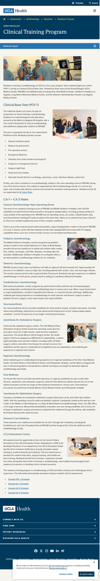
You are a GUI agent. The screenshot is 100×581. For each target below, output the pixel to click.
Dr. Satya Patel (25, 192)
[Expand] (95, 519)
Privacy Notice (24, 559)
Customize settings (65, 574)
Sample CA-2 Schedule (18, 488)
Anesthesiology (32, 19)
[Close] (94, 562)
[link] (36, 551)
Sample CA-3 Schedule (18, 492)
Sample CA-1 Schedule (18, 483)
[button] (77, 3)
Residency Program (66, 19)
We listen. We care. (87, 559)
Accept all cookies (86, 574)
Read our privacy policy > (58, 568)
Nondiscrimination (40, 559)
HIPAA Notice (11, 559)
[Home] (4, 18)
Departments (15, 19)
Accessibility (72, 559)
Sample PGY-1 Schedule (19, 479)
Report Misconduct (57, 559)
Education (48, 19)
